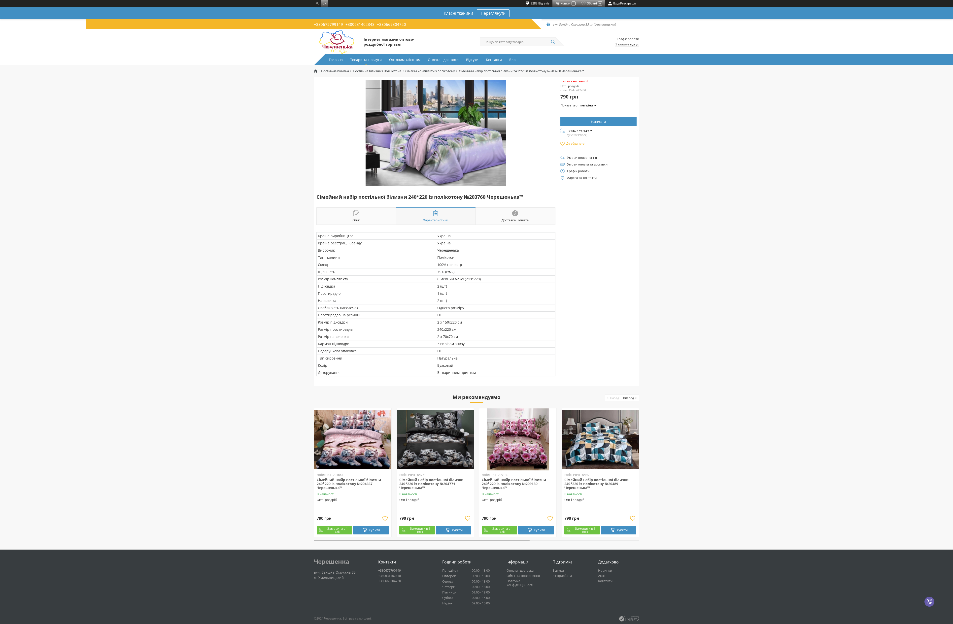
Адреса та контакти (582, 178)
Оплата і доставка (443, 59)
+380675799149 (328, 24)
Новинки (605, 570)
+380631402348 (359, 24)
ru (317, 3)
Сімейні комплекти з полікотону (430, 71)
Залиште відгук (627, 44)
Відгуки (472, 59)
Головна (336, 59)
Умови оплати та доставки (587, 164)
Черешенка (331, 561)
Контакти (494, 59)
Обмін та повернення (523, 576)
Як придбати (562, 576)
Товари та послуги (366, 59)
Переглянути (493, 13)
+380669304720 (391, 24)
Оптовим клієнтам (404, 59)
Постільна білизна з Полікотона (377, 71)
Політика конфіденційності (520, 583)
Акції (601, 576)
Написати (598, 121)
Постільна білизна (335, 71)
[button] (613, 398)
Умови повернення (582, 158)
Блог (513, 59)
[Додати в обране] (385, 518)
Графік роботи (628, 39)
